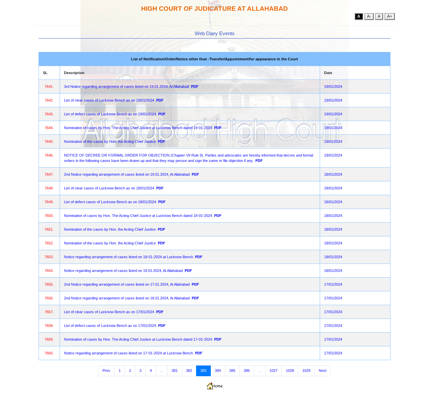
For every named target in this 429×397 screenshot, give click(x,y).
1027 (273, 370)
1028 (290, 370)
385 (232, 370)
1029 (306, 370)
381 (175, 370)
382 (189, 370)
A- (369, 16)
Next (322, 370)
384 (218, 370)
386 (247, 370)
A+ (389, 16)
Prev (106, 370)
